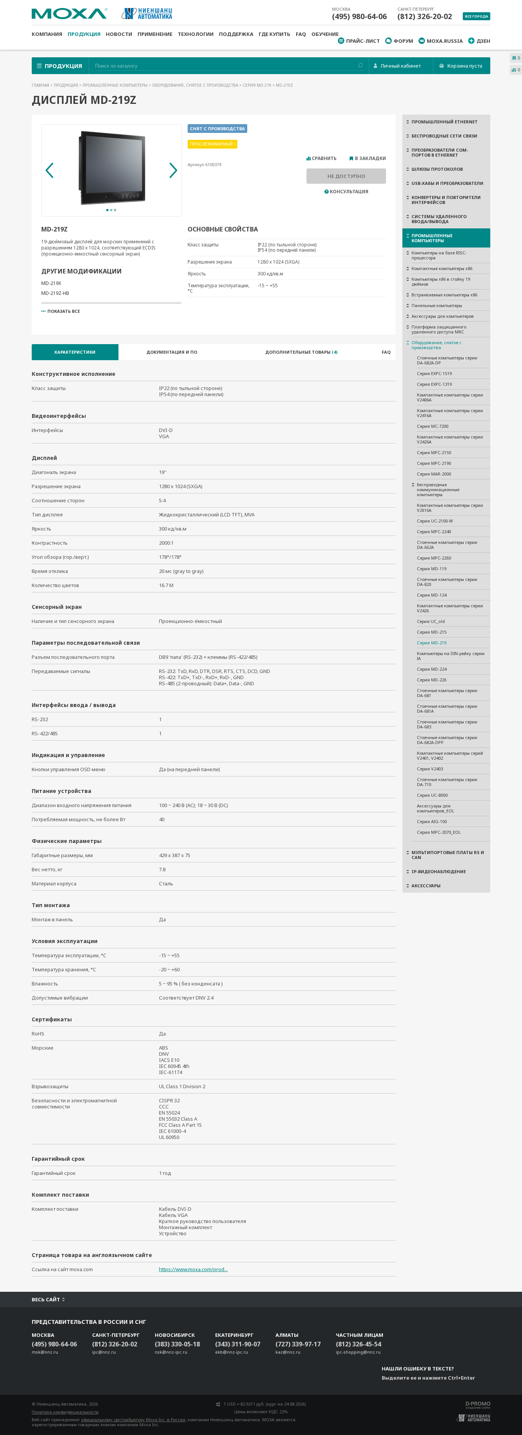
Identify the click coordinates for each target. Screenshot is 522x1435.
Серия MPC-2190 (434, 463)
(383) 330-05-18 (177, 1344)
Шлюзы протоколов (437, 169)
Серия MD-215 (431, 632)
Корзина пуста (464, 65)
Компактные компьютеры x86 (442, 268)
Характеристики (75, 352)
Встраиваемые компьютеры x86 (444, 295)
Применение (155, 34)
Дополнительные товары (301, 352)
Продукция (84, 34)
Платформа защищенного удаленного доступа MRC (439, 329)
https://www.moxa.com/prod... (193, 1269)
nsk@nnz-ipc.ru (171, 1352)
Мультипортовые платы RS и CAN (448, 854)
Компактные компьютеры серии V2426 (450, 608)
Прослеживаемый (211, 144)
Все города (476, 16)
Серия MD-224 (431, 669)
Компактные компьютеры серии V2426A (450, 439)
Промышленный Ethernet (445, 122)
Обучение (325, 34)
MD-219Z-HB (55, 293)
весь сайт (46, 1299)
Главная (41, 85)
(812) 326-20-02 (424, 16)
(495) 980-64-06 (359, 16)
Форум (403, 40)
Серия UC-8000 (432, 795)
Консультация (349, 191)
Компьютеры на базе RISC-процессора (439, 255)
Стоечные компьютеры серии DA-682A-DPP (447, 739)
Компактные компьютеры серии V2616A (450, 507)
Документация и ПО (171, 352)
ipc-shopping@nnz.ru (358, 1352)
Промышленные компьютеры (116, 85)
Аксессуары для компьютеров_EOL (435, 808)
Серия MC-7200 (432, 426)
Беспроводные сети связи (444, 136)
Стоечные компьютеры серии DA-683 (447, 724)
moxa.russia (445, 40)
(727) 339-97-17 (298, 1344)
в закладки (370, 158)
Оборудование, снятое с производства (195, 85)
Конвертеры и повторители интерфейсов (446, 199)
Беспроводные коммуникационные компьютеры (438, 489)
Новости (119, 34)
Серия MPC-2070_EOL (439, 832)
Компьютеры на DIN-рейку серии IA (451, 655)
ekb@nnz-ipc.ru (231, 1352)
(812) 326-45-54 (358, 1344)
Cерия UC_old (431, 621)
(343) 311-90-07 (237, 1344)
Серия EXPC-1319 (434, 384)
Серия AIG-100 (432, 821)
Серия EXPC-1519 (434, 373)
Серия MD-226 (431, 680)
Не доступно (346, 176)
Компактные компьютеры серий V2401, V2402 (450, 755)
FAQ (301, 34)
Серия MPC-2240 (434, 531)
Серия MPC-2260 (434, 558)
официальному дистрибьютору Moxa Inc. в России (133, 1419)
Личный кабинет (401, 65)
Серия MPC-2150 (434, 452)
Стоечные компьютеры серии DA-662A (447, 544)
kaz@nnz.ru (288, 1352)
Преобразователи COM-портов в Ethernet (440, 152)
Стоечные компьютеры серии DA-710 (447, 782)
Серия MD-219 (257, 85)
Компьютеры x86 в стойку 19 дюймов (441, 281)
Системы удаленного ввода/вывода (439, 219)
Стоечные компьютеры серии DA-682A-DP (447, 360)
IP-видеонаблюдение (439, 871)
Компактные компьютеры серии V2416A (450, 413)
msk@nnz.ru (45, 1352)
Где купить (274, 34)
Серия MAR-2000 (434, 474)
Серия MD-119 (431, 568)
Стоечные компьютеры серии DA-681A (447, 708)
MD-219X (51, 283)
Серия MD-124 (431, 595)
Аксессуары (426, 885)
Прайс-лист (363, 40)
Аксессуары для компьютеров (443, 316)
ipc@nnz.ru (104, 1352)
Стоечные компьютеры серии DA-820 (447, 581)
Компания (47, 34)
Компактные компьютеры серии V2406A (450, 397)
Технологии (196, 34)
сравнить (324, 158)
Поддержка (236, 34)
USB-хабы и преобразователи (447, 183)
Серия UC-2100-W (435, 521)
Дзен (483, 40)
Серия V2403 (430, 769)
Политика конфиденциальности (65, 1412)
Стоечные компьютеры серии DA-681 (447, 693)
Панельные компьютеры (437, 305)
